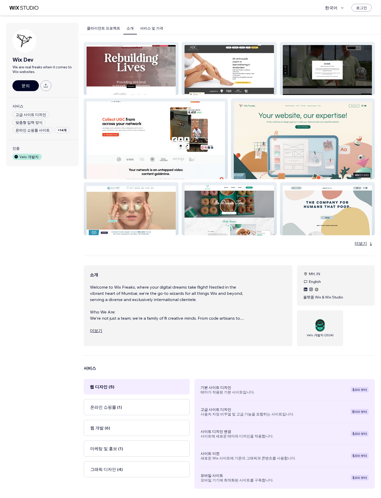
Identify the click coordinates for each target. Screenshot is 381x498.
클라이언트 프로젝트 (103, 28)
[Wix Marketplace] (23, 8)
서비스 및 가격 (151, 28)
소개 (130, 28)
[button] (131, 68)
